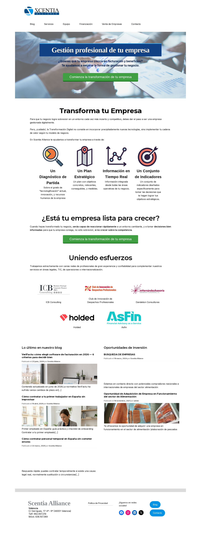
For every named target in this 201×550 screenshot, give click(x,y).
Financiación (85, 24)
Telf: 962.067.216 (37, 513)
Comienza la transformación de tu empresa (100, 77)
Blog (32, 24)
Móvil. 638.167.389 (38, 516)
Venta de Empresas (112, 24)
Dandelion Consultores (147, 302)
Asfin (124, 327)
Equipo (66, 24)
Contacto (136, 24)
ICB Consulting (53, 302)
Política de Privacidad (98, 503)
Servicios (48, 24)
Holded (77, 327)
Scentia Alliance (53, 361)
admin (136, 401)
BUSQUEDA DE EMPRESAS (119, 354)
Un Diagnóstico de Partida (52, 177)
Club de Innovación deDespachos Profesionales (100, 300)
